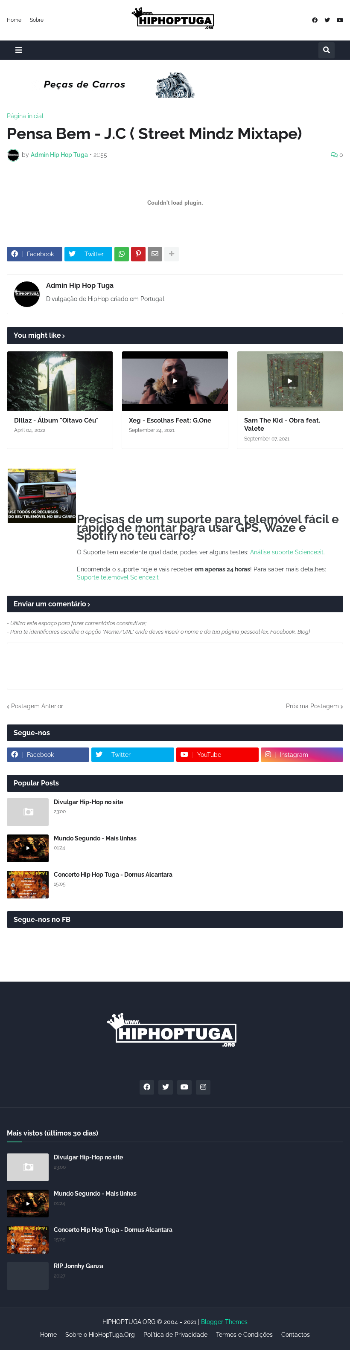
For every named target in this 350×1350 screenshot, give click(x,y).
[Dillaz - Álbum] (60, 381)
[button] (19, 50)
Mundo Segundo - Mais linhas (95, 838)
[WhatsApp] (121, 254)
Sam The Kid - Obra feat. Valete (282, 425)
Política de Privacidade (175, 1334)
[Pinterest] (138, 254)
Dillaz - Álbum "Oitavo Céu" (56, 420)
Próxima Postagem (312, 706)
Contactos (295, 1334)
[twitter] (327, 20)
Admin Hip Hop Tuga (80, 285)
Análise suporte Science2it (287, 552)
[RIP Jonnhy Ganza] (28, 1276)
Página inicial (25, 116)
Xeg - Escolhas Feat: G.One (170, 420)
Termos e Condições (244, 1334)
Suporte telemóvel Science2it (118, 577)
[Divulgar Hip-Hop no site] (28, 812)
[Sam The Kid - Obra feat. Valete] (290, 381)
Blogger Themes (224, 1321)
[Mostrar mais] (171, 254)
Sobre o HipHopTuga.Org (100, 1334)
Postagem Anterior (37, 706)
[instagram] (203, 1087)
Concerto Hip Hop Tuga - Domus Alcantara (113, 874)
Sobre (37, 20)
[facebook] (315, 20)
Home (14, 20)
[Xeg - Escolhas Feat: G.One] (175, 381)
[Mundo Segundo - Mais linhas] (28, 848)
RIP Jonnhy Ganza (78, 1266)
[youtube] (340, 20)
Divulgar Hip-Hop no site (88, 802)
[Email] (155, 254)
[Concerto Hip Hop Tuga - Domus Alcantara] (28, 884)
